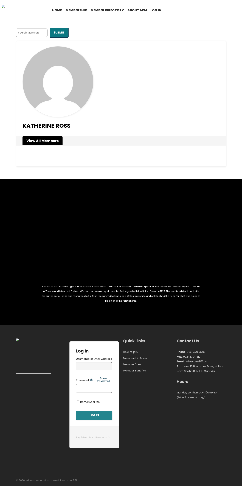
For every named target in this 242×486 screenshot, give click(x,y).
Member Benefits (134, 370)
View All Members (42, 140)
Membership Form (135, 358)
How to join (130, 352)
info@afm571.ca (196, 361)
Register (81, 437)
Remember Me (90, 402)
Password (82, 380)
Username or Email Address (94, 359)
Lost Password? (99, 437)
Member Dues (132, 364)
